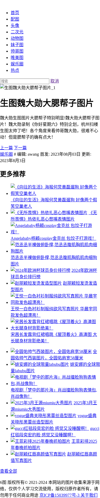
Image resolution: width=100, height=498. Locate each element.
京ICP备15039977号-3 (60, 495)
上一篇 (6, 148)
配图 (15, 19)
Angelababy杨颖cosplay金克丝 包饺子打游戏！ (53, 238)
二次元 (17, 32)
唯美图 (17, 57)
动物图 (17, 38)
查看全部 (8, 471)
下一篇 (20, 148)
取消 (54, 81)
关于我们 (89, 495)
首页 (15, 12)
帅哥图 (17, 51)
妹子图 (17, 44)
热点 (15, 70)
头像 (15, 25)
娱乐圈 (17, 64)
